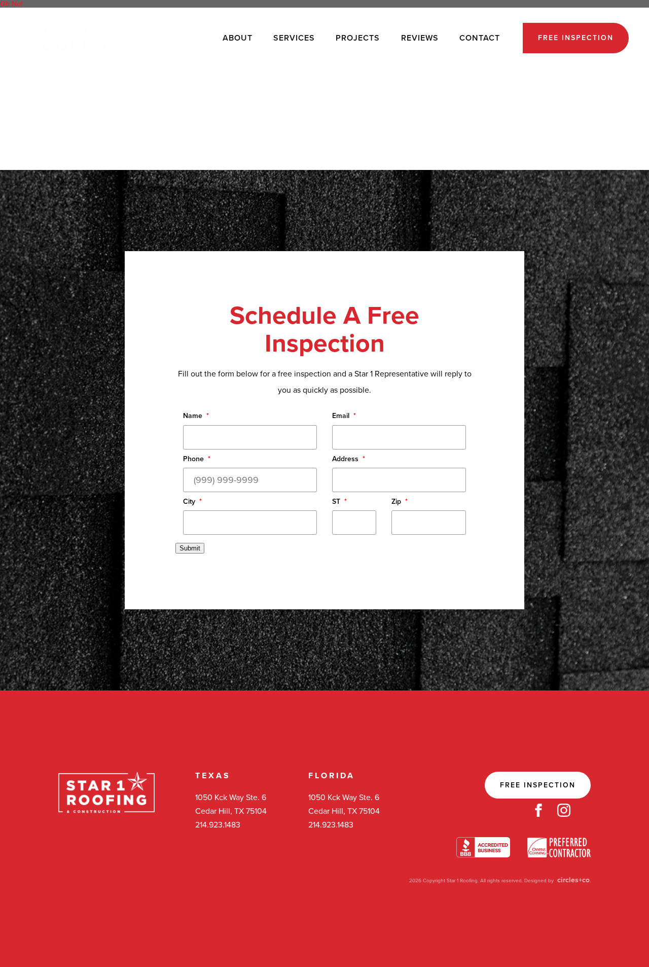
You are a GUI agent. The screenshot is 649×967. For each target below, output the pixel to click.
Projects (358, 38)
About (238, 38)
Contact (479, 38)
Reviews (420, 38)
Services (294, 38)
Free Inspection (576, 37)
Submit (189, 548)
